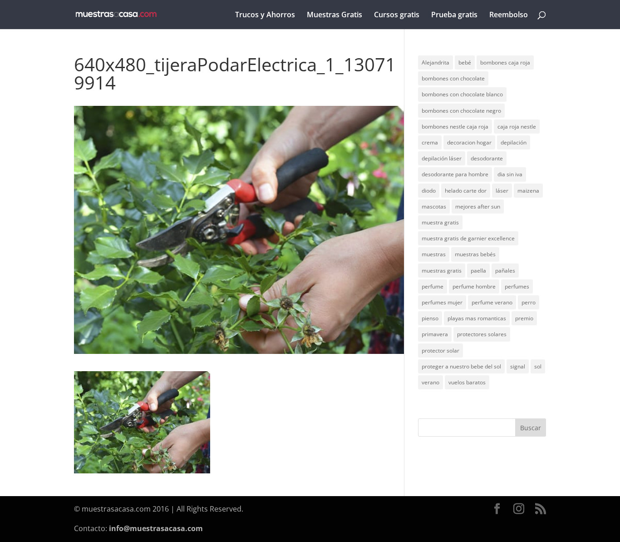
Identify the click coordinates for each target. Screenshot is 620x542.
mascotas (434, 206)
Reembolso (508, 15)
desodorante (487, 158)
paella (478, 270)
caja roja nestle (516, 126)
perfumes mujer (442, 302)
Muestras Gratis (334, 15)
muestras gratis (442, 270)
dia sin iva (509, 174)
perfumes (517, 286)
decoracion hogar (469, 142)
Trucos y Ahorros (265, 15)
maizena (528, 190)
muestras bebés (475, 254)
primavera (435, 334)
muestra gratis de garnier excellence (468, 238)
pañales (505, 270)
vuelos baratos (467, 382)
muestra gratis (440, 222)
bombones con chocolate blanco (462, 94)
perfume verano (492, 302)
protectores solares (482, 334)
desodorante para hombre (455, 174)
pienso (430, 318)
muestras (434, 254)
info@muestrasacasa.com (156, 528)
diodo (429, 190)
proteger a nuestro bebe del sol (461, 366)
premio (524, 318)
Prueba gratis (454, 15)
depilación (514, 142)
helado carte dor (466, 190)
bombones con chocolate (453, 78)
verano (430, 382)
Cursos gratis (396, 15)
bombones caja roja (505, 62)
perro (529, 302)
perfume (432, 286)
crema (430, 142)
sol (537, 366)
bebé (464, 62)
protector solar (440, 350)
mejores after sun (477, 206)
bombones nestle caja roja (455, 126)
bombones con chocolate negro (461, 110)
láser (502, 190)
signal (517, 366)
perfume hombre (474, 286)
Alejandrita (435, 62)
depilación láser (442, 158)
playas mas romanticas (477, 318)
